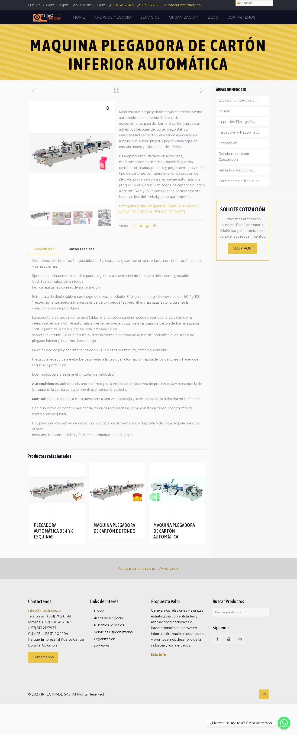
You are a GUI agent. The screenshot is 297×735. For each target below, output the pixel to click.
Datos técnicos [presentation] (81, 249)
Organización (104, 639)
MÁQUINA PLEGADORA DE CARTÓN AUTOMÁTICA (174, 530)
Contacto (101, 646)
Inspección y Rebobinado (239, 132)
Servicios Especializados (113, 632)
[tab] (44, 249)
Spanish (246, 3)
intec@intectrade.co (184, 5)
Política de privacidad (136, 568)
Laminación (228, 143)
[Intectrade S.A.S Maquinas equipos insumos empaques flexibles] (47, 17)
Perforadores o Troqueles (239, 181)
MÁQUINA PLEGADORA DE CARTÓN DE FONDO (115, 528)
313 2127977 (151, 5)
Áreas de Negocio (108, 618)
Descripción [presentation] (44, 249)
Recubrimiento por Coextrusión (234, 157)
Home (99, 611)
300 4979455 (123, 5)
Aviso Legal (169, 568)
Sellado (224, 111)
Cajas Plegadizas (151, 206)
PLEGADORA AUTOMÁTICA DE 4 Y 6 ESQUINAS (54, 530)
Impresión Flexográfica (237, 122)
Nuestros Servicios (109, 625)
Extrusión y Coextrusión (238, 100)
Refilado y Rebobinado (237, 170)
